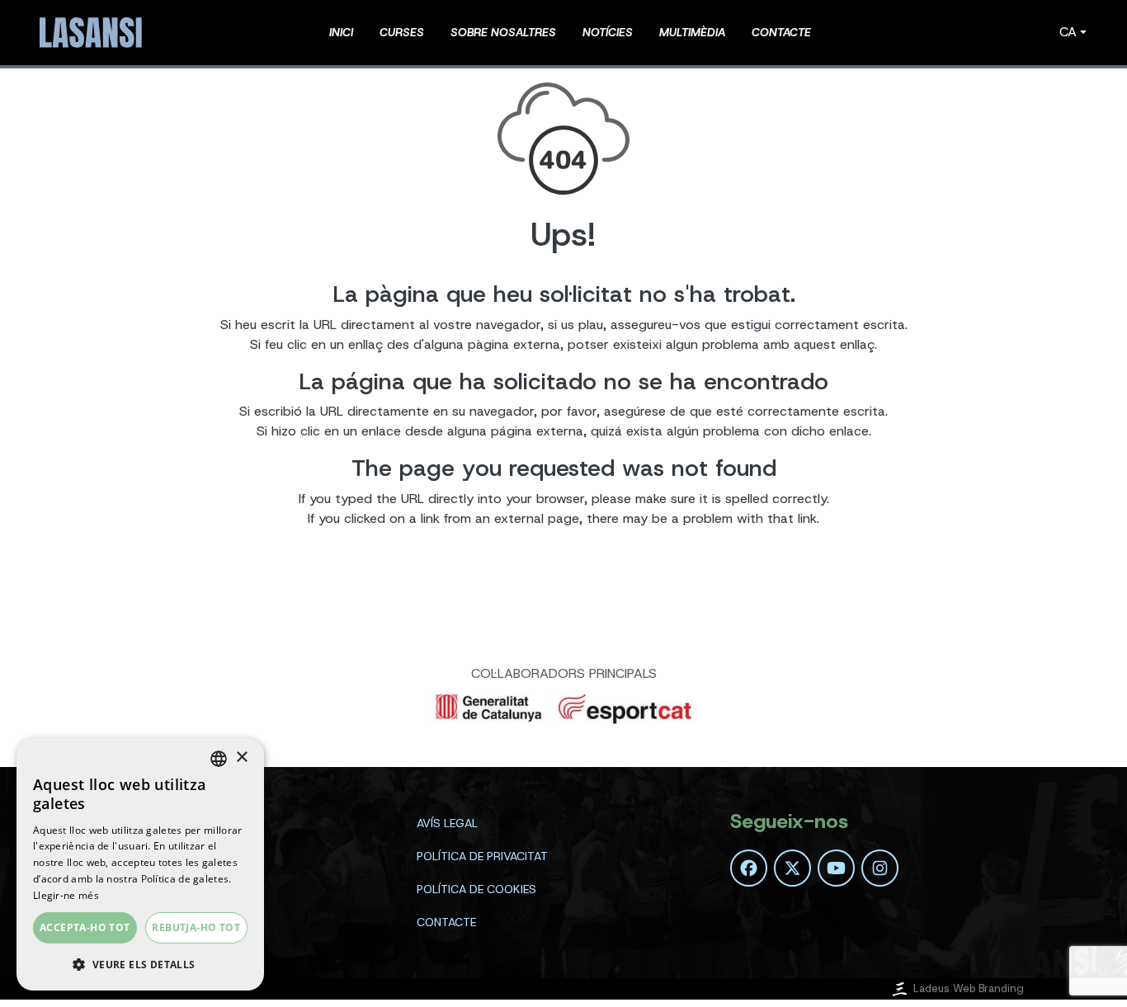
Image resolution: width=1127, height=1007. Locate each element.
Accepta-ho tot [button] (85, 927)
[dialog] (140, 864)
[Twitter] (792, 868)
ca (1068, 31)
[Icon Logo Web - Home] (93, 32)
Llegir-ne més (66, 895)
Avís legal (447, 823)
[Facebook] (748, 868)
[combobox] (218, 759)
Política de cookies (476, 889)
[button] (140, 964)
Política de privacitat (482, 856)
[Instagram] (879, 868)
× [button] (241, 757)
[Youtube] (836, 868)
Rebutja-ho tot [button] (196, 927)
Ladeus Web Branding (968, 988)
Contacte (446, 922)
